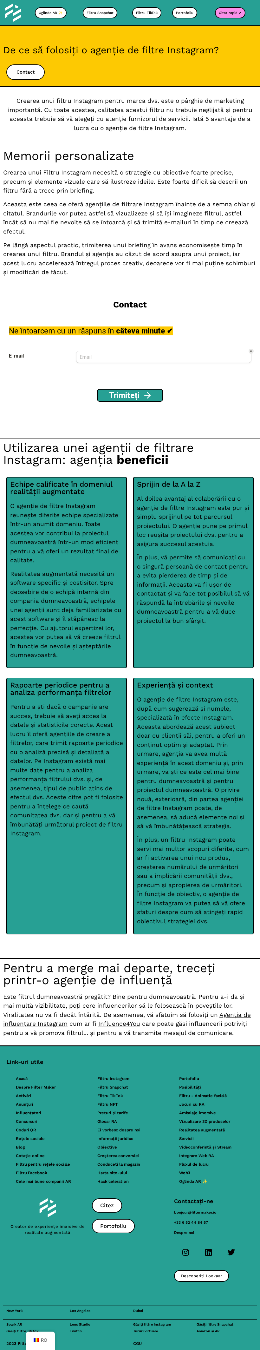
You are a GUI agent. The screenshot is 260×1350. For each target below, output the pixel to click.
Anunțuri (24, 1104)
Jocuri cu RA (192, 1104)
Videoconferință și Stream (205, 1147)
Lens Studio (80, 1324)
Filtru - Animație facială (203, 1095)
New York (14, 1311)
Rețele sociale (30, 1138)
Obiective (107, 1147)
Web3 (185, 1172)
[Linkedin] (208, 1252)
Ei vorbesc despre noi (118, 1130)
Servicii (186, 1138)
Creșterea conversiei (118, 1155)
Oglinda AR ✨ (193, 1181)
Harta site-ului (112, 1172)
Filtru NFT (107, 1104)
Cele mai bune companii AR (43, 1181)
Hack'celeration (113, 1181)
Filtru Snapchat (112, 1087)
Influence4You (119, 1023)
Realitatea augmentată (202, 1130)
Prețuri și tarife (112, 1112)
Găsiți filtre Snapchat (215, 1324)
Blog (20, 1147)
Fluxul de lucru (194, 1164)
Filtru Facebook (31, 1172)
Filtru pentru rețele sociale (43, 1164)
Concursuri (26, 1121)
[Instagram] (185, 1252)
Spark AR (14, 1324)
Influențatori (28, 1112)
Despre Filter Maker (36, 1087)
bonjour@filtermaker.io (195, 1212)
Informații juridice (115, 1138)
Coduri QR (26, 1130)
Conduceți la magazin (118, 1164)
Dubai (138, 1311)
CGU (137, 1343)
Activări (23, 1095)
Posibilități (190, 1087)
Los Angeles (80, 1311)
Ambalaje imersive (197, 1112)
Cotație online (30, 1155)
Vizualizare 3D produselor (205, 1121)
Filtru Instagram (67, 172)
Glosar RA (107, 1121)
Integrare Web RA (196, 1155)
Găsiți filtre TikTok (22, 1331)
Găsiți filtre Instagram (152, 1324)
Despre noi (184, 1232)
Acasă (22, 1078)
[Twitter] (231, 1252)
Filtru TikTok (110, 1095)
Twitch (76, 1331)
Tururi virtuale (145, 1331)
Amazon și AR (208, 1331)
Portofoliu (189, 1078)
